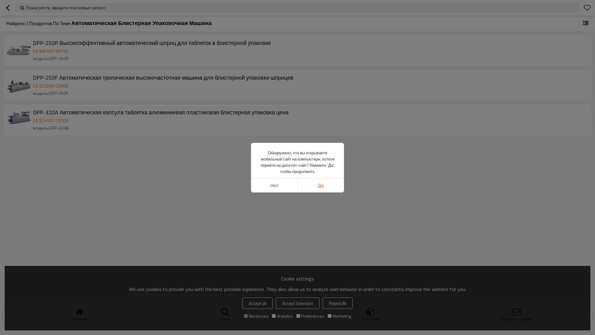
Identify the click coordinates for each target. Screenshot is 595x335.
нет (274, 185)
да (321, 185)
